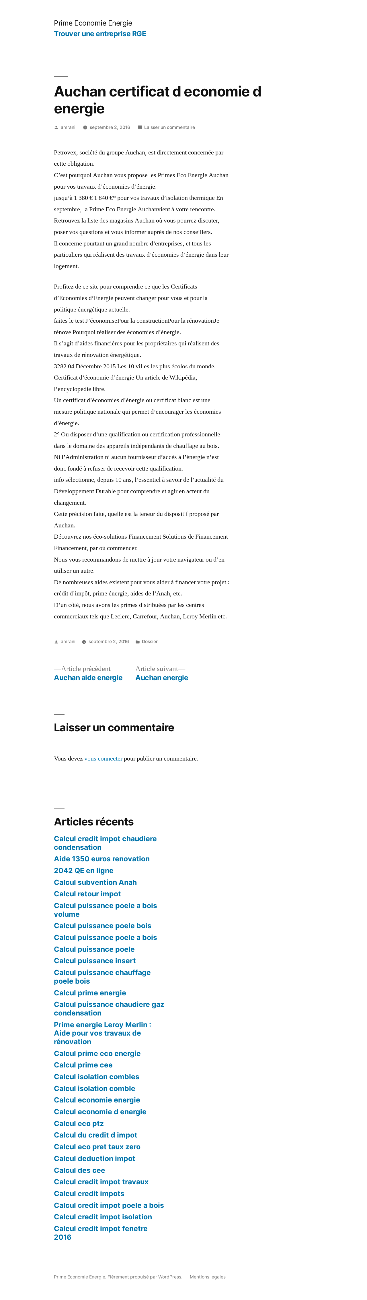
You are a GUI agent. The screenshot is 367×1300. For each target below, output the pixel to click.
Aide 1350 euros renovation (102, 858)
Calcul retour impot (87, 893)
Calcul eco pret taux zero (97, 1146)
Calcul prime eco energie (97, 1053)
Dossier (150, 641)
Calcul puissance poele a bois (105, 937)
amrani (68, 127)
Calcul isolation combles (96, 1076)
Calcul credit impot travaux (101, 1181)
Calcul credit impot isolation (103, 1216)
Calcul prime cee (83, 1065)
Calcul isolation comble (94, 1088)
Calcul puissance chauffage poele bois (102, 976)
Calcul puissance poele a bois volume (105, 909)
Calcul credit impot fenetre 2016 (101, 1232)
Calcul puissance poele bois (102, 925)
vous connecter (103, 759)
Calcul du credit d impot (95, 1135)
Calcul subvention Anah (95, 882)
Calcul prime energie (90, 992)
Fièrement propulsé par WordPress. (146, 1277)
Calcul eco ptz (79, 1123)
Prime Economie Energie (93, 23)
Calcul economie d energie (100, 1111)
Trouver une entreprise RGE (100, 33)
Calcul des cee (79, 1170)
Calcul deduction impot (94, 1158)
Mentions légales (208, 1277)
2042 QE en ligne (84, 870)
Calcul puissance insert (95, 960)
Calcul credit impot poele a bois (109, 1205)
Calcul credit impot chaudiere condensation (105, 843)
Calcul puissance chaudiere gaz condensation (109, 1008)
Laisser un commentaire (169, 127)
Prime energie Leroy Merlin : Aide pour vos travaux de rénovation (102, 1033)
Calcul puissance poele (94, 949)
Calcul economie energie (97, 1100)
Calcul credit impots (89, 1193)
